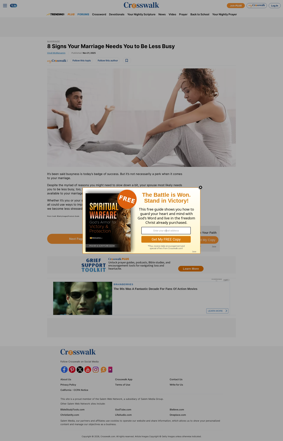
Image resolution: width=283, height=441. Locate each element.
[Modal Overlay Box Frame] (141, 220)
